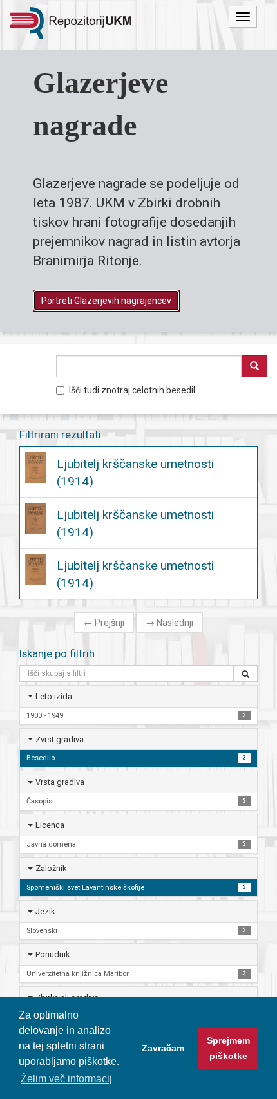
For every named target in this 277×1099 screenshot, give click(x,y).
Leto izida (53, 696)
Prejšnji (104, 622)
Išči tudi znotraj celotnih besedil (132, 390)
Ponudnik (52, 954)
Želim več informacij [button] (66, 1078)
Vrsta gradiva (59, 782)
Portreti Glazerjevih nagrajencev (106, 301)
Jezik (45, 911)
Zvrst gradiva (59, 739)
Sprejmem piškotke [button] (228, 1048)
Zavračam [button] (163, 1048)
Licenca (49, 825)
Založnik (50, 868)
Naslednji (169, 622)
